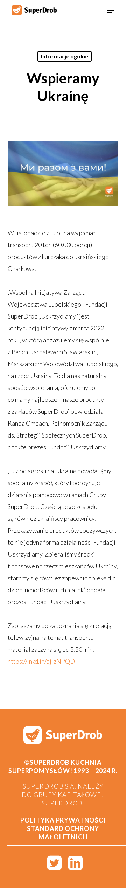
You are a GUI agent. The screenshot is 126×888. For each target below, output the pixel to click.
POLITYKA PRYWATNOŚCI (62, 820)
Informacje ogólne (64, 56)
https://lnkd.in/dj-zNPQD (41, 661)
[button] (110, 10)
